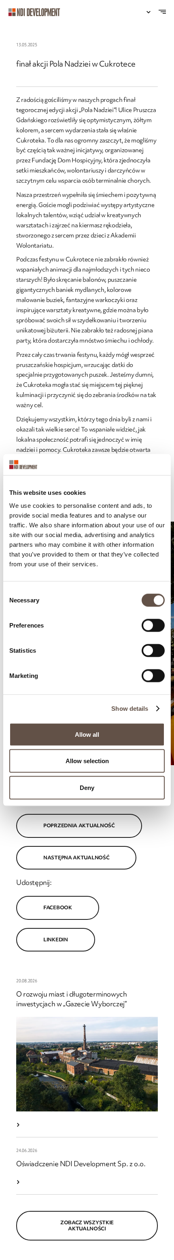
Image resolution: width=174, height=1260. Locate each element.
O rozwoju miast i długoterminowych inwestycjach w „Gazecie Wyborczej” (71, 998)
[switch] (153, 625)
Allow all (87, 734)
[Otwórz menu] (148, 12)
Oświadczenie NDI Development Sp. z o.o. (80, 1163)
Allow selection (87, 760)
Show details (129, 708)
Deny (87, 787)
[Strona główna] (38, 12)
